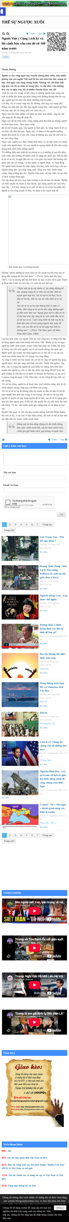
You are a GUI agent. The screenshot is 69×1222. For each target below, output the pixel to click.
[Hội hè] (20, 724)
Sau (40, 33)
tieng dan (44, 668)
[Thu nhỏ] (3, 33)
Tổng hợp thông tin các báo (22, 1185)
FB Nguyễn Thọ (47, 723)
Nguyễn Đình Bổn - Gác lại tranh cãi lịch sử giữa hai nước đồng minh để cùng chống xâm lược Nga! (53, 779)
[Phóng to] (8, 33)
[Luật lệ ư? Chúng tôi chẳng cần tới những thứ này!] (20, 753)
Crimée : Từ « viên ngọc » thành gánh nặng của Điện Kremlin (53, 808)
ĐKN (5, 57)
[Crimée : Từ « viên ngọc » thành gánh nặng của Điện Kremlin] (20, 816)
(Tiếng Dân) (46, 760)
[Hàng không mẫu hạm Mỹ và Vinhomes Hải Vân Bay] (20, 694)
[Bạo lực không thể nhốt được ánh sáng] (20, 665)
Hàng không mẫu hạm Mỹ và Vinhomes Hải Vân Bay (52, 687)
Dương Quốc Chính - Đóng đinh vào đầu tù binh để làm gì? (51, 628)
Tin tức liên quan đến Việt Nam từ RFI (27, 1158)
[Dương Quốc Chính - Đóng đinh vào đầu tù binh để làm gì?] (20, 636)
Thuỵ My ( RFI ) (48, 823)
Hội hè (43, 712)
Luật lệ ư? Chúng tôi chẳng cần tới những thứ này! (53, 746)
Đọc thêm (43, 552)
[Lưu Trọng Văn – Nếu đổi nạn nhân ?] (20, 548)
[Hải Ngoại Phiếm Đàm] (34, 4)
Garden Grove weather (34, 888)
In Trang (3, 439)
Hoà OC (44, 701)
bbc (10, 1151)
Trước (32, 33)
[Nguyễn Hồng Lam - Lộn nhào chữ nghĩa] (20, 607)
